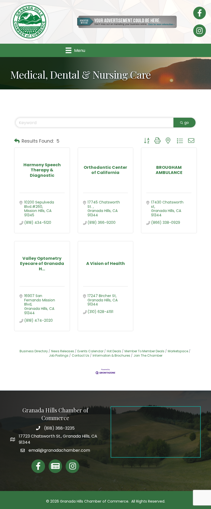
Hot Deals (114, 351)
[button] (17, 141)
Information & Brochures (111, 356)
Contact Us (80, 356)
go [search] (186, 122)
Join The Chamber (148, 356)
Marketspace (178, 351)
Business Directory (34, 351)
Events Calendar (90, 351)
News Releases (62, 351)
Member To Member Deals (144, 351)
